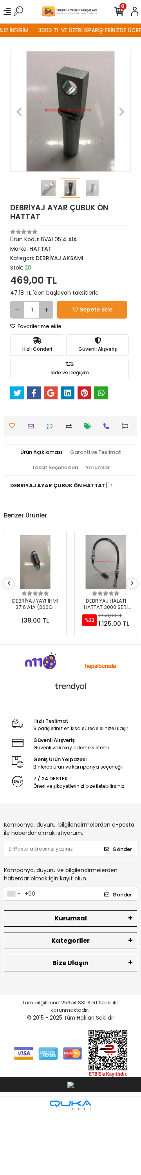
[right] (132, 583)
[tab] (41, 452)
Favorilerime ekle (38, 326)
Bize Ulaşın (70, 962)
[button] (19, 111)
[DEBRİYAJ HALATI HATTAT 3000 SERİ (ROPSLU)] (106, 562)
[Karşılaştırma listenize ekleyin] (71, 426)
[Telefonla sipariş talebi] (108, 426)
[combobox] (13, 893)
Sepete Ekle (96, 309)
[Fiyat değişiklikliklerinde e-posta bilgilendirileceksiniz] (89, 426)
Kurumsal (70, 918)
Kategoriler (70, 940)
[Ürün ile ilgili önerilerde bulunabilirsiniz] (127, 426)
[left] (9, 583)
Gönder (122, 849)
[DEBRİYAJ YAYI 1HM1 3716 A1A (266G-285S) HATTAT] (35, 562)
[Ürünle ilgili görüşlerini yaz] (51, 426)
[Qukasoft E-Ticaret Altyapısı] (70, 1105)
